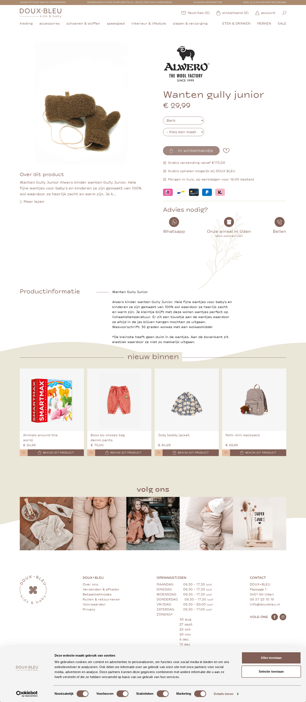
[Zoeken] (284, 13)
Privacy (89, 609)
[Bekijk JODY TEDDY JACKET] (187, 400)
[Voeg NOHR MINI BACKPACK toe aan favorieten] (226, 452)
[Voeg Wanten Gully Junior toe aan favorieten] (226, 150)
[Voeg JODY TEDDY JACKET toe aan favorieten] (159, 452)
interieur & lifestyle (148, 23)
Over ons (90, 584)
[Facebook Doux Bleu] (274, 617)
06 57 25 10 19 (262, 599)
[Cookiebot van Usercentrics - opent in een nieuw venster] (27, 694)
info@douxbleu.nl (265, 604)
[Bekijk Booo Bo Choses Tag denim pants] (119, 400)
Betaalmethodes (97, 594)
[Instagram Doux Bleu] (283, 617)
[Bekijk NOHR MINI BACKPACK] (254, 400)
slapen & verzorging (190, 23)
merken (264, 23)
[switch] (122, 693)
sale (282, 23)
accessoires (49, 23)
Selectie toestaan (271, 671)
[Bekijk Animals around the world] (52, 400)
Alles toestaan (271, 657)
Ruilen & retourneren (101, 599)
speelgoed (116, 23)
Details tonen (223, 694)
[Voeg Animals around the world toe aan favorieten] (24, 452)
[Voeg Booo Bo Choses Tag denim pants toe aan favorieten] (91, 452)
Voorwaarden (94, 604)
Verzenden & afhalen (101, 589)
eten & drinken (236, 23)
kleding (26, 23)
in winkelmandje (195, 150)
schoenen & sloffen (83, 23)
